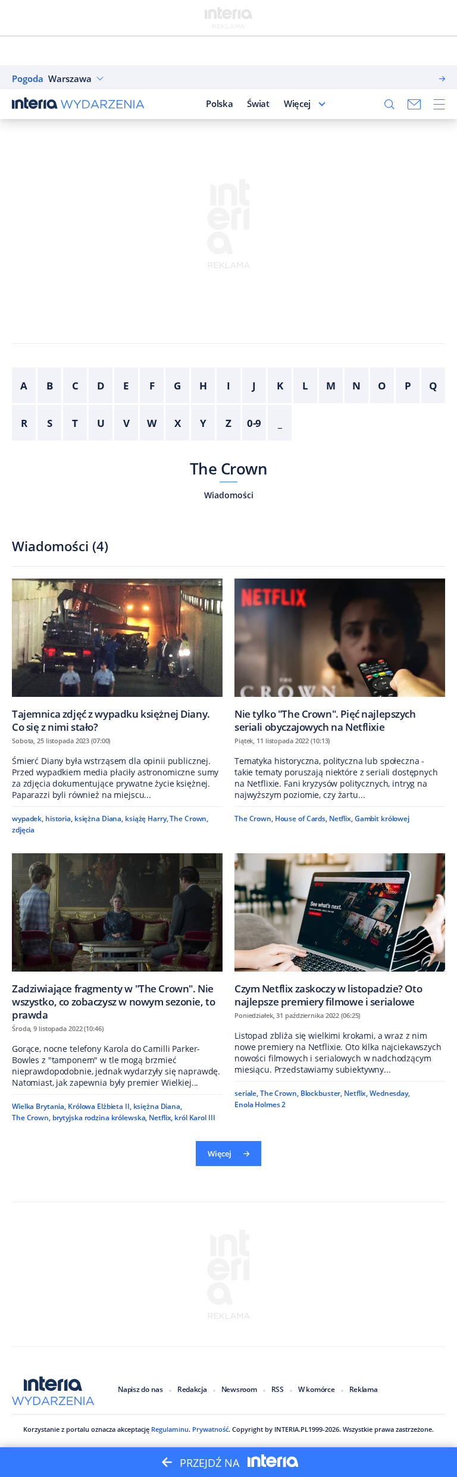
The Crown (228, 468)
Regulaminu (170, 1429)
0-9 (254, 423)
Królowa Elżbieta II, (100, 1106)
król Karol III (194, 1118)
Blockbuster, (322, 1093)
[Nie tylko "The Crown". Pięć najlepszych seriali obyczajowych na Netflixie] (339, 656)
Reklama (363, 1389)
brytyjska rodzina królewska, (100, 1118)
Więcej (297, 103)
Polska (219, 103)
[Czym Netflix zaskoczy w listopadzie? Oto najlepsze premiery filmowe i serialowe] (339, 930)
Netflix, (341, 818)
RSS (277, 1389)
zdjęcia (23, 830)
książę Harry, (146, 818)
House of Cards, (301, 818)
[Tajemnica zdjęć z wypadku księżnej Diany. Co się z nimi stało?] (117, 656)
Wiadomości (228, 495)
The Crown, (189, 818)
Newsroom (239, 1389)
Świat (258, 103)
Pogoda (27, 78)
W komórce (316, 1389)
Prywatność (210, 1429)
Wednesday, (390, 1093)
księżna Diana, (98, 818)
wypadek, (27, 818)
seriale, (246, 1093)
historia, (59, 818)
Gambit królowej (382, 818)
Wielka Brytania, (39, 1106)
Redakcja (192, 1389)
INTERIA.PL (291, 1429)
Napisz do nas (140, 1389)
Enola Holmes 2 (260, 1104)
